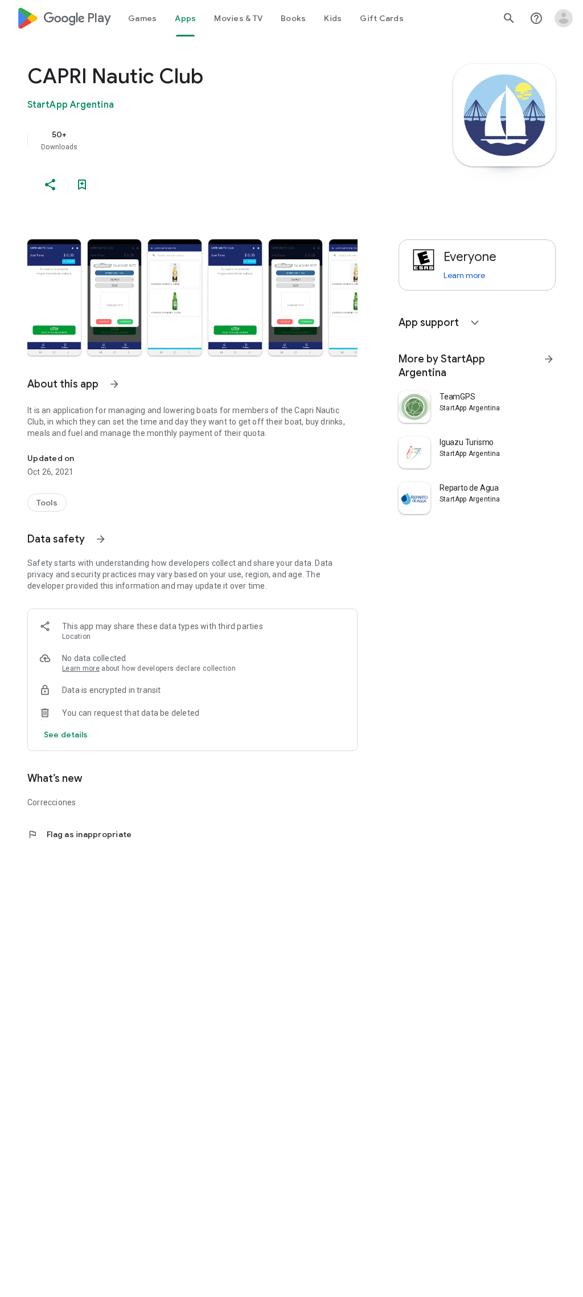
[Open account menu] (563, 18)
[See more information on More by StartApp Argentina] (549, 359)
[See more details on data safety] (66, 734)
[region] (208, 140)
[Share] (50, 184)
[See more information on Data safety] (100, 539)
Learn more (81, 668)
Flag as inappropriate (79, 834)
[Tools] (47, 502)
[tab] (142, 18)
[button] (54, 297)
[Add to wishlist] (82, 184)
